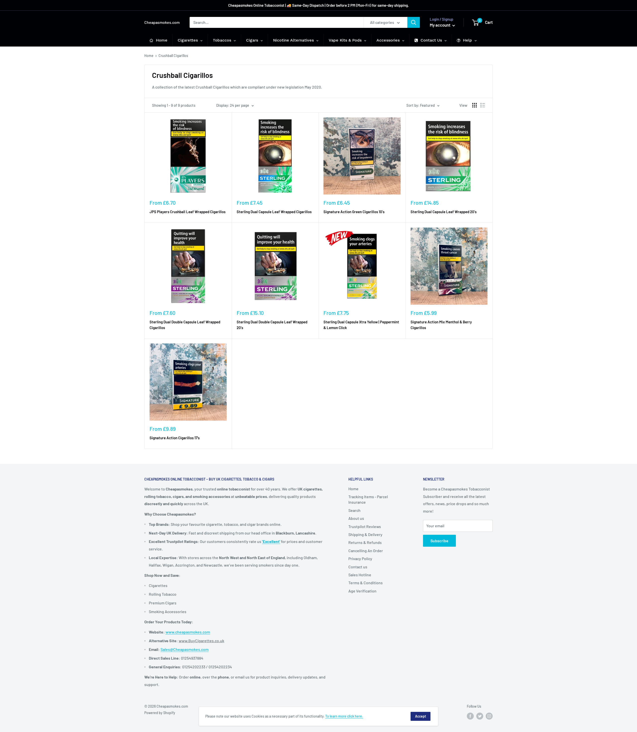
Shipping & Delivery (365, 534)
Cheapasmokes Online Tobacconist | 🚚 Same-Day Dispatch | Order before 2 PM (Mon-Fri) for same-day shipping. (318, 5)
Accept (420, 716)
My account (440, 24)
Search (354, 510)
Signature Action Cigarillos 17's (175, 438)
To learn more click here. (344, 716)
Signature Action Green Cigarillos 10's (353, 211)
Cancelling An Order (365, 550)
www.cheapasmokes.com (187, 632)
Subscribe (439, 540)
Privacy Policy (360, 558)
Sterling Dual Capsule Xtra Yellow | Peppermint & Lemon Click (361, 325)
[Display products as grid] (474, 105)
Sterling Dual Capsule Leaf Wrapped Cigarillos (274, 211)
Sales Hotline (359, 574)
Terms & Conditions (365, 582)
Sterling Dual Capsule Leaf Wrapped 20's (444, 211)
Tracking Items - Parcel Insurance (368, 499)
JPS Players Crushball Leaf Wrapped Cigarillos (187, 211)
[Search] (413, 22)
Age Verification (362, 590)
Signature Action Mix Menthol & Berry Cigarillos (441, 325)
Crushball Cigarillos (173, 55)
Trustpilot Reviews (364, 526)
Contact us (357, 566)
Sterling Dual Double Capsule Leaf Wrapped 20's (272, 325)
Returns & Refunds (365, 542)
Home (149, 55)
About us (356, 518)
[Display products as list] (482, 105)
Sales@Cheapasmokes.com (184, 649)
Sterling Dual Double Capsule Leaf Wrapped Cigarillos (185, 325)
